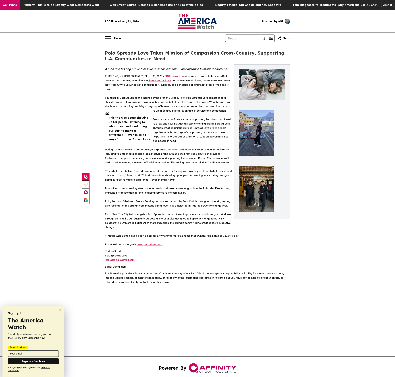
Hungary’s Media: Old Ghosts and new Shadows (247, 5)
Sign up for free (33, 361)
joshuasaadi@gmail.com (119, 259)
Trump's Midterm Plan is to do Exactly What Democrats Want (55, 5)
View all (387, 4)
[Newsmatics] (85, 200)
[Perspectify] (85, 184)
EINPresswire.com (175, 76)
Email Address (18, 347)
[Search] (263, 38)
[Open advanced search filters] (270, 38)
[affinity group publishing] (85, 192)
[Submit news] (85, 177)
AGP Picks (10, 4)
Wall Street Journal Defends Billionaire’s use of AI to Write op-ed (156, 5)
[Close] (60, 310)
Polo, (182, 97)
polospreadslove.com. (149, 244)
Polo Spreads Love (159, 80)
